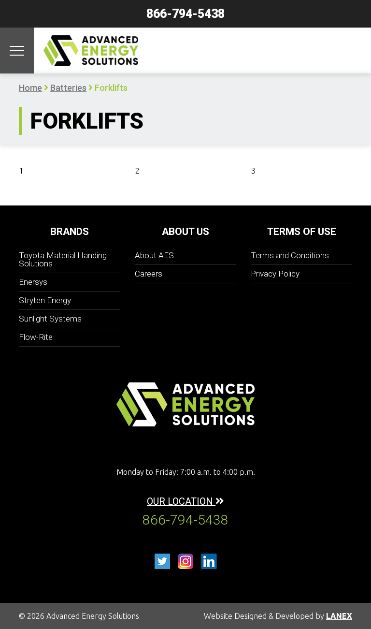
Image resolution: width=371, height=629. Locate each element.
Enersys (33, 282)
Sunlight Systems (50, 318)
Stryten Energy (45, 300)
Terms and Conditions (290, 255)
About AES (154, 255)
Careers (148, 273)
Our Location (181, 501)
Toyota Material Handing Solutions (63, 259)
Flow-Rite (36, 337)
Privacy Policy (275, 273)
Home (30, 88)
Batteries (68, 88)
